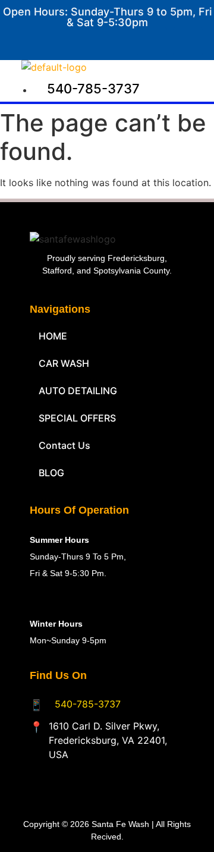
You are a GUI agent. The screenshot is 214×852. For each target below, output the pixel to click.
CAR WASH (64, 363)
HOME (53, 336)
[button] (150, 71)
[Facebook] (152, 41)
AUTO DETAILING (78, 391)
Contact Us (64, 445)
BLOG (51, 473)
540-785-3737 (88, 704)
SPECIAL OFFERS (77, 418)
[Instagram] (188, 41)
